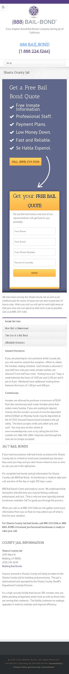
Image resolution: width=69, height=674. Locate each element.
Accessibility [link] (55, 663)
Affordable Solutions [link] (14, 342)
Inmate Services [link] (12, 321)
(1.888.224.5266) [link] (34, 51)
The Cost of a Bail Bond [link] (16, 335)
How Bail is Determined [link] (17, 328)
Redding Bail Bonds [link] (12, 566)
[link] (3, 7)
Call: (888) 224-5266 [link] (25, 161)
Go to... (10, 63)
